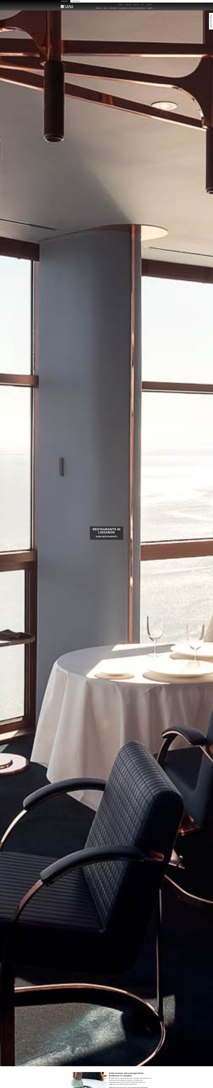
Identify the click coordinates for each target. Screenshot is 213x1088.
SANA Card (136, 4)
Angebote (150, 8)
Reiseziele (99, 8)
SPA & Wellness (123, 8)
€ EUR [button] (142, 4)
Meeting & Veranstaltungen (137, 8)
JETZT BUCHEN (211, 21)
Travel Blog (128, 4)
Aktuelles (120, 4)
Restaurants (113, 8)
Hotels (106, 8)
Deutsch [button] (149, 4)
